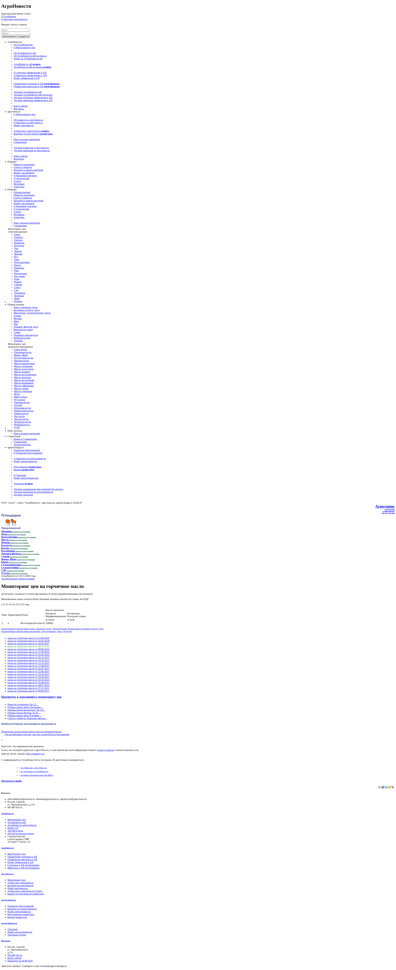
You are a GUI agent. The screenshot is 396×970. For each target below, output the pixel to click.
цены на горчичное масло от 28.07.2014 (28, 685)
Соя (16, 290)
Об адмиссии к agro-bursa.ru (28, 120)
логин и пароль (105, 750)
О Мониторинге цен (24, 47)
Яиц (16, 324)
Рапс (16, 270)
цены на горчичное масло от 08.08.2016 (28, 649)
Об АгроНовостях (23, 44)
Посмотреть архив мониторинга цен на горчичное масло (31, 731)
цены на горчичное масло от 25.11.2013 (28, 688)
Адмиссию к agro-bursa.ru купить (24, 891)
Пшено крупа (21, 413)
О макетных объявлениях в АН (30, 75)
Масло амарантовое (24, 363)
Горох (17, 234)
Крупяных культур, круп (27, 310)
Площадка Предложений (27, 450)
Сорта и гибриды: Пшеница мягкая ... (27, 718)
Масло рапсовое (22, 377)
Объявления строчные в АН (37, 83)
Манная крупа (21, 360)
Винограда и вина (23, 329)
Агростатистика (22, 444)
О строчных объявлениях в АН (30, 72)
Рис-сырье (19, 276)
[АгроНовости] (8, 16)
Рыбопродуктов (22, 338)
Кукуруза (19, 245)
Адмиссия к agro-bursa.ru (14, 19)
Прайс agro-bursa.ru (24, 125)
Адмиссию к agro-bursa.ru (31, 131)
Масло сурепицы (23, 391)
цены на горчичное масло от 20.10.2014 (28, 680)
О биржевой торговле (25, 175)
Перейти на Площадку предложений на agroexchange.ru (28, 723)
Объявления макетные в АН (37, 86)
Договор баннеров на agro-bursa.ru (32, 150)
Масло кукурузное (24, 369)
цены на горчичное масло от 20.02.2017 (28, 643)
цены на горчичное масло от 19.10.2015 (28, 660)
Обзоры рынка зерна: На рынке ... (25, 707)
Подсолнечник (22, 262)
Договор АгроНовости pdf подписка (33, 95)
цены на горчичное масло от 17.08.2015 (28, 666)
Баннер (24, 469)
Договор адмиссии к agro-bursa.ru (31, 147)
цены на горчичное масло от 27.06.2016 (28, 652)
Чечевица (19, 295)
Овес (16, 259)
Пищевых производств (26, 335)
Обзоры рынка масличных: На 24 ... (26, 710)
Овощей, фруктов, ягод (26, 326)
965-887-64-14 (14, 955)
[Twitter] (386, 787)
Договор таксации (23, 494)
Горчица (18, 237)
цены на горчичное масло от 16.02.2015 (28, 677)
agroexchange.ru (8, 900)
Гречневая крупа (23, 352)
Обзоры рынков (22, 192)
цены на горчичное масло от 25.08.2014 (28, 682)
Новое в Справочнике (25, 439)
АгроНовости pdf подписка (32, 67)
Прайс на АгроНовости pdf (28, 58)
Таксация (12, 929)
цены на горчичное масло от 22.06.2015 (28, 671)
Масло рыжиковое (23, 383)
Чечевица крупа (22, 422)
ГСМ (16, 427)
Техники (18, 340)
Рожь (16, 279)
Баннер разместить (17, 917)
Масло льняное (22, 371)
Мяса (16, 321)
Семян (17, 332)
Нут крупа (19, 399)
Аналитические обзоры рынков (17, 578)
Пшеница (19, 268)
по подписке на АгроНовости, (35, 771)
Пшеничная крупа (23, 410)
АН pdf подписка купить (20, 833)
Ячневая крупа (22, 424)
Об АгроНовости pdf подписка (30, 56)
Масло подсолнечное (25, 374)
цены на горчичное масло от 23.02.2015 (28, 674)
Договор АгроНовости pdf (28, 92)
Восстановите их (35, 753)
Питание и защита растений (28, 170)
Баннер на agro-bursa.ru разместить (25, 894)
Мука (17, 394)
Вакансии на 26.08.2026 (20, 960)
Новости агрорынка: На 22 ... (22, 704)
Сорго (17, 287)
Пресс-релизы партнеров (27, 139)
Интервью (19, 184)
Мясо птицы (20, 397)
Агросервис (385, 506)
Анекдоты (19, 186)
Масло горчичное (23, 366)
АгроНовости (7, 813)
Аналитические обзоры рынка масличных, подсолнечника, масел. (32, 631)
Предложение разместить (20, 914)
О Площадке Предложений (28, 453)
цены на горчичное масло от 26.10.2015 (28, 657)
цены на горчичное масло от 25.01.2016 (28, 654)
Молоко (18, 254)
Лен (16, 248)
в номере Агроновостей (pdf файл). (37, 775)
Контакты (19, 108)
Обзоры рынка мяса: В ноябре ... (24, 715)
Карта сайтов (21, 106)
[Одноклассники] (389, 787)
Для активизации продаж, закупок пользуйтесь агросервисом (36, 734)
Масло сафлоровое (24, 385)
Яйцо (17, 298)
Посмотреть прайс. (11, 781)
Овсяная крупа (22, 402)
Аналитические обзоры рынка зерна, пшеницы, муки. (26, 628)
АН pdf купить (15, 830)
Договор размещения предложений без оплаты (38, 489)
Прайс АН (12, 828)
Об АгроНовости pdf (25, 53)
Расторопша (20, 273)
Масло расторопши (24, 380)
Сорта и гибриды (23, 167)
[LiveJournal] (392, 787)
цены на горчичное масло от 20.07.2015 (28, 668)
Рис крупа (19, 416)
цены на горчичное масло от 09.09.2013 (28, 691)
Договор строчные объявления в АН (33, 97)
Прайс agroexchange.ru (25, 461)
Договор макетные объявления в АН (33, 100)
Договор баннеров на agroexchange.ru (33, 492)
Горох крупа (20, 349)
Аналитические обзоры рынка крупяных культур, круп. (78, 628)
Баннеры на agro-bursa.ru (33, 134)
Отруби (18, 405)
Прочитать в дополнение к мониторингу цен (31, 696)
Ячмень (18, 301)
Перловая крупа (22, 408)
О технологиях (21, 178)
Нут (16, 256)
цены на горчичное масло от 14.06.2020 (28, 638)
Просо (17, 265)
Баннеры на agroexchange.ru (22, 909)
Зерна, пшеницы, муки (26, 307)
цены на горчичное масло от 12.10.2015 (28, 663)
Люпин (18, 251)
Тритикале (19, 293)
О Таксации (20, 475)
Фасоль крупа (21, 419)
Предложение (27, 467)
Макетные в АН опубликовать (23, 868)
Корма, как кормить (24, 172)
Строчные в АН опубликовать (23, 865)
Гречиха (18, 240)
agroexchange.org (9, 923)
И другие (67, 631)
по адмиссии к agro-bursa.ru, (34, 768)
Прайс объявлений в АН (27, 78)
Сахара (17, 315)
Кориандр (19, 243)
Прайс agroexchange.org (26, 478)
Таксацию (23, 483)
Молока (18, 318)
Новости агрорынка (24, 164)
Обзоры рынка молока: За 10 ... (23, 712)
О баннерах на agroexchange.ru (30, 458)
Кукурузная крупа (23, 358)
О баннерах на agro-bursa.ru (28, 122)
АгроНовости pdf (27, 64)
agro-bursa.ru (7, 874)
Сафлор (18, 284)
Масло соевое (21, 388)
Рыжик (18, 282)
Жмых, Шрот (21, 355)
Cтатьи (17, 181)
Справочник (20, 142)
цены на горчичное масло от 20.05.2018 (28, 641)
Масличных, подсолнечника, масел (32, 313)
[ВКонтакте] (383, 787)
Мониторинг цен (16, 819)
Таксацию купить (16, 935)
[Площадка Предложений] (11, 528)
